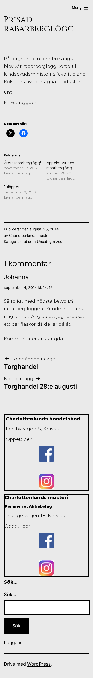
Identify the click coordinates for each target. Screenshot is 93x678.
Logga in (13, 642)
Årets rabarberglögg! (22, 163)
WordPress (39, 664)
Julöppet (12, 187)
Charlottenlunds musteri (29, 235)
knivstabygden (21, 102)
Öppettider (19, 439)
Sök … (11, 594)
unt (8, 92)
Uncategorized (50, 241)
